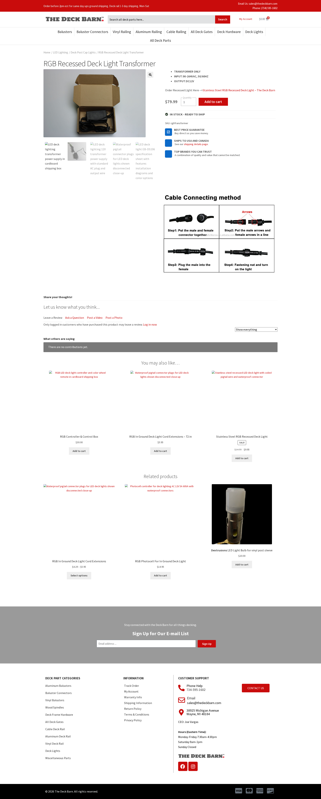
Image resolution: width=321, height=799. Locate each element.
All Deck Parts (160, 40)
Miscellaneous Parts (58, 758)
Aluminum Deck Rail (58, 736)
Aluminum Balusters (58, 686)
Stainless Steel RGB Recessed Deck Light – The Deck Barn (239, 90)
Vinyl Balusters (54, 700)
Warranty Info (133, 697)
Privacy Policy (133, 720)
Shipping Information (138, 703)
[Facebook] (182, 766)
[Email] (181, 700)
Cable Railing (176, 31)
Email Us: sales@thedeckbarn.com (257, 3)
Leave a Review (52, 317)
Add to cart (213, 101)
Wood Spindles (54, 707)
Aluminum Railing (149, 31)
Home (46, 52)
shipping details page (196, 144)
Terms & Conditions (136, 714)
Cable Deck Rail (55, 729)
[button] (150, 75)
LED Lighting (60, 52)
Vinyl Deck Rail (54, 743)
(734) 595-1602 (269, 8)
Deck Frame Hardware (59, 714)
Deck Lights (254, 31)
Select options (79, 575)
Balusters (65, 31)
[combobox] (161, 19)
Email (191, 698)
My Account (245, 19)
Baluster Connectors (92, 31)
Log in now (150, 324)
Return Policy (132, 709)
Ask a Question (74, 317)
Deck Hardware (229, 31)
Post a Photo (114, 317)
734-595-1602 (196, 690)
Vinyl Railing (122, 31)
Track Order (131, 686)
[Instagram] (193, 766)
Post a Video (95, 317)
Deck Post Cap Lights (83, 52)
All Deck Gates (202, 31)
